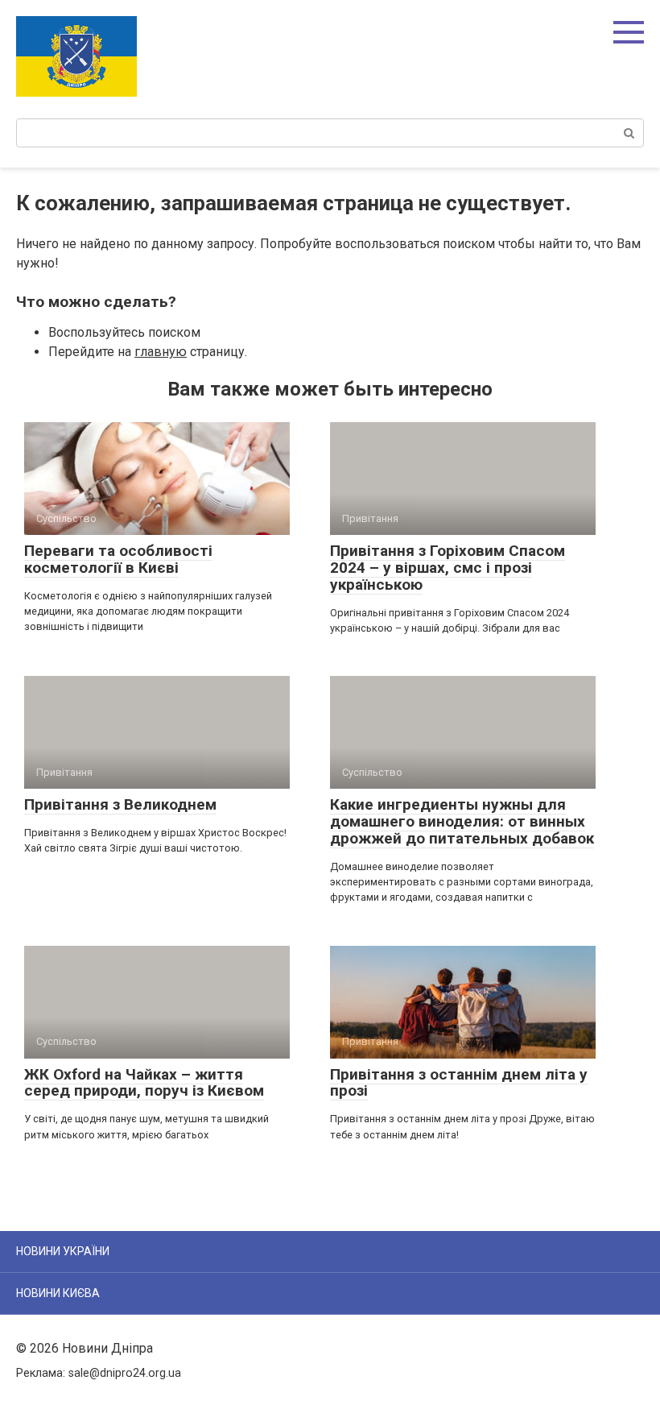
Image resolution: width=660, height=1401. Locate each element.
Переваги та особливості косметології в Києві (118, 559)
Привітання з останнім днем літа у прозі (459, 1082)
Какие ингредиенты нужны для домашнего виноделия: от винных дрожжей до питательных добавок (462, 821)
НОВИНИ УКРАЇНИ (62, 1251)
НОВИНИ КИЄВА (58, 1293)
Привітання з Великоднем (120, 804)
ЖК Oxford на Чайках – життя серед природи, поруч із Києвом (144, 1082)
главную (160, 351)
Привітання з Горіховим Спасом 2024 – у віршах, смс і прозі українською (447, 567)
